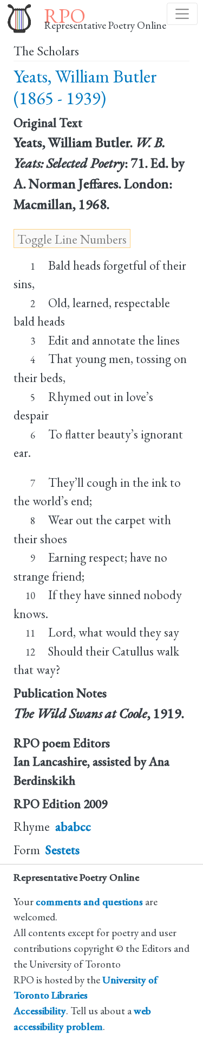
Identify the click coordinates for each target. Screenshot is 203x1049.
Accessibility (40, 1011)
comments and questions (89, 901)
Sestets (62, 850)
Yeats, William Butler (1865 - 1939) (85, 87)
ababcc (73, 826)
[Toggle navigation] (182, 14)
